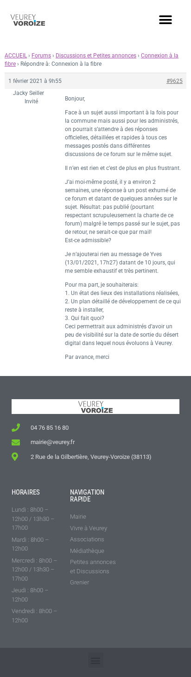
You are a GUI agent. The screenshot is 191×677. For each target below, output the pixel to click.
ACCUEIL (16, 55)
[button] (165, 19)
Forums (41, 55)
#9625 (174, 81)
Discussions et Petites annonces (96, 55)
